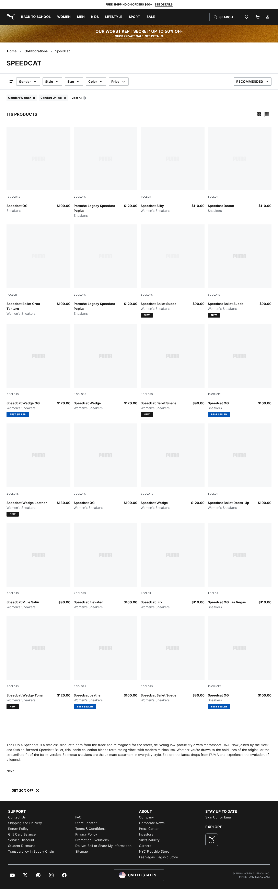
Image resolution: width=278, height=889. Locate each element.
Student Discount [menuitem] (21, 846)
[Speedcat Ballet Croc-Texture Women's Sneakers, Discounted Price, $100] (38, 270)
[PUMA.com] (10, 17)
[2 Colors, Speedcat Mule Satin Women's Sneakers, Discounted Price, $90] (38, 566)
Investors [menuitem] (146, 834)
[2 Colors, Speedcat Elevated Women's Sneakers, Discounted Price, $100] (106, 566)
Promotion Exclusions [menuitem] (92, 840)
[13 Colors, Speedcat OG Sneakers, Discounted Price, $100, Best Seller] (240, 370)
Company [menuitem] (146, 817)
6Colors (147, 294)
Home (12, 51)
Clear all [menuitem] (76, 98)
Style (49, 81)
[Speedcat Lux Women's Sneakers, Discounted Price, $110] (173, 566)
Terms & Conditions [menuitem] (90, 829)
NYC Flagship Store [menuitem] (154, 851)
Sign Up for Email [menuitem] (218, 817)
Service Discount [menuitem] (21, 840)
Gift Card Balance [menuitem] (22, 834)
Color (92, 81)
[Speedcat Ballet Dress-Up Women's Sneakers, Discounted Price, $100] (240, 466)
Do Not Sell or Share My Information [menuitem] (103, 846)
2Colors (80, 196)
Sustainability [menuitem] (149, 840)
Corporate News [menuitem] (151, 823)
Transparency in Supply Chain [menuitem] (31, 851)
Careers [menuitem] (145, 846)
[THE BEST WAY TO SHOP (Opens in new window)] (211, 840)
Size (70, 81)
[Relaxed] (267, 114)
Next (10, 771)
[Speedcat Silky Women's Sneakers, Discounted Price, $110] (173, 170)
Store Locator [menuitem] (86, 823)
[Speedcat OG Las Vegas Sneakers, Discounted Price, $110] (240, 566)
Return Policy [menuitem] (18, 829)
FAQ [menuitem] (78, 817)
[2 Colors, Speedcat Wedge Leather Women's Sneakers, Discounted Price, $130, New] (38, 470)
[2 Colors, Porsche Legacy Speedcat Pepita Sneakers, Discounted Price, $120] (106, 172)
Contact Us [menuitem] (17, 817)
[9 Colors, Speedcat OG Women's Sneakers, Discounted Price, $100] (106, 466)
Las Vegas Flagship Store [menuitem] (158, 857)
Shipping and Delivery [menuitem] (25, 823)
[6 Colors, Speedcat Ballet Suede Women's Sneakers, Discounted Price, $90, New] (173, 271)
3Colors (80, 394)
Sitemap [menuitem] (81, 851)
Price (115, 81)
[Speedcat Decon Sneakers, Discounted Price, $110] (240, 170)
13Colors (13, 196)
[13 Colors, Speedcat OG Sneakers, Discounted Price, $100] (38, 170)
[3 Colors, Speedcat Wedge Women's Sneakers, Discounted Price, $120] (106, 367)
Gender (25, 81)
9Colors (80, 493)
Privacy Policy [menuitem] (86, 834)
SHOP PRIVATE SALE (129, 36)
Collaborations (36, 51)
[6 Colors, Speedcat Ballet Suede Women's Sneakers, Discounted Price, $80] (173, 659)
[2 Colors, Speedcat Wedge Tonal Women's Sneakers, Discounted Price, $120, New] (38, 662)
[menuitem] (36, 17)
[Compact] (259, 114)
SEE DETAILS (164, 4)
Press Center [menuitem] (149, 829)
